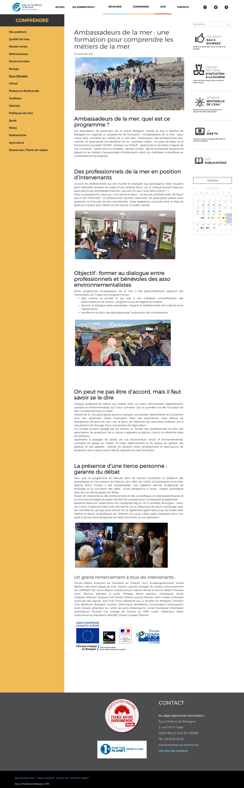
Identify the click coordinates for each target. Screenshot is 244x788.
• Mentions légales (79, 778)
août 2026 (212, 188)
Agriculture (16, 142)
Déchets (14, 105)
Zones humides (19, 61)
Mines (13, 127)
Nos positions (17, 31)
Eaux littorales (18, 76)
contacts (183, 7)
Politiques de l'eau (21, 113)
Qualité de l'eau (19, 39)
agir (163, 6)
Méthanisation (18, 53)
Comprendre (32, 20)
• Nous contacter (45, 778)
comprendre (141, 6)
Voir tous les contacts (173, 750)
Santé (13, 120)
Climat (13, 83)
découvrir (115, 6)
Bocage (14, 68)
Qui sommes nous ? (83, 7)
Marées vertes (18, 46)
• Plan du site (62, 778)
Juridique (15, 98)
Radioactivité (17, 135)
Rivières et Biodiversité (24, 90)
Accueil (60, 7)
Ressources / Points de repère (28, 149)
